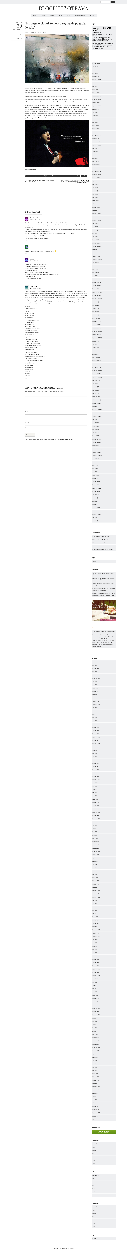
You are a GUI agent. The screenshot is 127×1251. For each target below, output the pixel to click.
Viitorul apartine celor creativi (99, 546)
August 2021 (95, 148)
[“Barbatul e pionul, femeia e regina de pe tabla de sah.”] (57, 82)
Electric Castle (100, 36)
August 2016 (95, 341)
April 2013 (94, 472)
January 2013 (95, 481)
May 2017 (94, 311)
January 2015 (95, 403)
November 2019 (96, 213)
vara (99, 48)
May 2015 (94, 390)
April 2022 (94, 122)
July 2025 (94, 66)
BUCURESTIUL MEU (80, 15)
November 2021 (96, 138)
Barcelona (109, 31)
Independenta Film (105, 37)
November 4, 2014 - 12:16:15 (35, 248)
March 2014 (95, 436)
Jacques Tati (71, 176)
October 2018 (95, 256)
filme (111, 36)
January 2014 (95, 442)
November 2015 (96, 370)
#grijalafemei (37, 176)
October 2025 (95, 63)
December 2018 (95, 249)
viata (102, 48)
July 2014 (94, 423)
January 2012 (95, 508)
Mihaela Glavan (95, 43)
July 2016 (94, 344)
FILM (60, 15)
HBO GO (98, 37)
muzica (101, 43)
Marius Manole (110, 42)
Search (113, 1)
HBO (93, 37)
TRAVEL (68, 15)
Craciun (94, 36)
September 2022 (96, 106)
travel (107, 46)
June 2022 (94, 115)
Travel (93, 1163)
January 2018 (95, 285)
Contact (94, 561)
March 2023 (95, 89)
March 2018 (95, 279)
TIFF (103, 46)
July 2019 (94, 227)
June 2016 (94, 347)
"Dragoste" (96, 28)
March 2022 (95, 125)
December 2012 (95, 485)
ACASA (35, 15)
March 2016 (95, 357)
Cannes (110, 33)
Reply (26, 240)
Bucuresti (96, 32)
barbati (43, 176)
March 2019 (95, 240)
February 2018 (95, 282)
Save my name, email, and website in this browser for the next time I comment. (45, 430)
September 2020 (96, 181)
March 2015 (95, 396)
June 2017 (94, 308)
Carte (93, 1147)
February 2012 (95, 504)
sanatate (104, 45)
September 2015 (96, 377)
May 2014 (94, 429)
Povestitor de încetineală (36, 218)
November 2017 (96, 292)
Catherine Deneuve (96, 34)
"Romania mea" (101, 29)
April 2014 (94, 432)
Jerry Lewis (77, 176)
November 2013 (96, 449)
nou (94, 628)
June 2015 (94, 387)
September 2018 (96, 259)
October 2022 (95, 102)
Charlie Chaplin (49, 176)
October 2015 (95, 374)
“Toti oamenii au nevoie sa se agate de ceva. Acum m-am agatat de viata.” (39, 181)
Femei (56, 176)
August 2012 (95, 494)
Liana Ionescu (48, 387)
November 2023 (96, 79)
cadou (103, 33)
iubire (103, 39)
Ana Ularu (100, 31)
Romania (98, 45)
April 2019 (94, 236)
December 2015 (95, 367)
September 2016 (96, 338)
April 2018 (94, 276)
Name (26, 411)
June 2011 (94, 521)
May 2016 (94, 351)
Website (27, 422)
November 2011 (96, 511)
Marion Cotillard (103, 42)
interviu (94, 39)
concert (105, 34)
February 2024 (95, 76)
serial (108, 45)
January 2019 (95, 246)
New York (106, 43)
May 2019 (94, 233)
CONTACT (92, 15)
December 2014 (95, 406)
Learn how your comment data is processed (60, 439)
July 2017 (94, 305)
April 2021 (94, 158)
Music (93, 1157)
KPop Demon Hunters (97, 588)
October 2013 (95, 452)
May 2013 (94, 468)
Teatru (44, 32)
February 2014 (95, 439)
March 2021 (95, 161)
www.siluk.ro (32, 169)
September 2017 (96, 298)
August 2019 (95, 223)
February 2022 (95, 128)
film (108, 36)
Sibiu (110, 45)
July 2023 (94, 83)
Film (93, 1153)
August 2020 (95, 184)
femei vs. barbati (62, 176)
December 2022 (95, 96)
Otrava (33, 32)
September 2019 (96, 220)
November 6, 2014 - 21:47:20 (35, 260)
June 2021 (94, 151)
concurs (110, 34)
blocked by (103, 1131)
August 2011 (95, 517)
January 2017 (95, 325)
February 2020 (95, 204)
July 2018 (94, 266)
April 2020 (94, 197)
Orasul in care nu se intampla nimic (100, 536)
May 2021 (94, 155)
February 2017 (95, 321)
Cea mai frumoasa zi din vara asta (100, 539)
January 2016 (95, 364)
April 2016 (94, 354)
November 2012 (96, 488)
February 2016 (95, 360)
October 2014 (95, 413)
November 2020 (96, 174)
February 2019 (95, 243)
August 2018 (95, 262)
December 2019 (95, 210)
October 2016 (95, 334)
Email (26, 417)
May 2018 (94, 272)
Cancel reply (59, 388)
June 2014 (94, 426)
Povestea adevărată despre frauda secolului (102, 549)
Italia (99, 39)
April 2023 (94, 86)
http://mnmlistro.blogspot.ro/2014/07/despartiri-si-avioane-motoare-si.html (44, 236)
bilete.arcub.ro (43, 118)
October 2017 (95, 295)
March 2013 (95, 475)
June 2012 (94, 498)
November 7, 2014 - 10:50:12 (35, 288)
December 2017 (95, 289)
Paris (109, 43)
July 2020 (94, 187)
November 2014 (96, 409)
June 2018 (94, 269)
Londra (104, 40)
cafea (106, 33)
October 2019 (95, 217)
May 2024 (94, 73)
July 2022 (94, 112)
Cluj (102, 34)
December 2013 (95, 445)
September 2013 (96, 455)
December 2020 (95, 171)
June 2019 (94, 230)
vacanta (95, 48)
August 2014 (95, 419)
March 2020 (95, 200)
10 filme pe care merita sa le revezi (100, 543)
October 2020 (95, 177)
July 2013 (94, 462)
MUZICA (52, 15)
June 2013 (94, 465)
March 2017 (95, 318)
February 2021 (95, 164)
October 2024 (95, 70)
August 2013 (95, 458)
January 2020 (95, 207)
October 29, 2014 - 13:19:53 (35, 219)
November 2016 (96, 331)
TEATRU (43, 15)
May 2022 (94, 119)
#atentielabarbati (29, 176)
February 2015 (95, 400)
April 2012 (94, 501)
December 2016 (95, 328)
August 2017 (95, 302)
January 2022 (95, 132)
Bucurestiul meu (96, 1144)
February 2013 (95, 478)
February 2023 (95, 93)
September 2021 (96, 145)
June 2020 (94, 191)
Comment (27, 395)
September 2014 (96, 416)
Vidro (93, 583)
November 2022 (96, 99)
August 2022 (95, 109)
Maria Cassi (83, 176)
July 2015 (94, 383)
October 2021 (95, 142)
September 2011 (96, 514)
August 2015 (95, 380)
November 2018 (96, 253)
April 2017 (94, 315)
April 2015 (94, 393)
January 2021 (95, 168)
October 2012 (95, 491)
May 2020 (94, 194)
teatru (100, 46)
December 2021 (95, 135)
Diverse (94, 1150)
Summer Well (95, 46)
